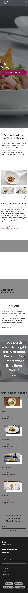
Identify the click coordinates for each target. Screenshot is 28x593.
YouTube (19, 583)
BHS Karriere (20, 587)
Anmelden (13, 530)
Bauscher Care (6, 577)
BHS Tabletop (9, 587)
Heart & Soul (6, 574)
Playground (5, 571)
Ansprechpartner (7, 562)
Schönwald (5, 568)
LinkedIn (9, 583)
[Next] (25, 197)
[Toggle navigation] (25, 2)
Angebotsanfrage (7, 559)
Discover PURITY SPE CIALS (13, 72)
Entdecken (5, 544)
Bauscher (5, 565)
